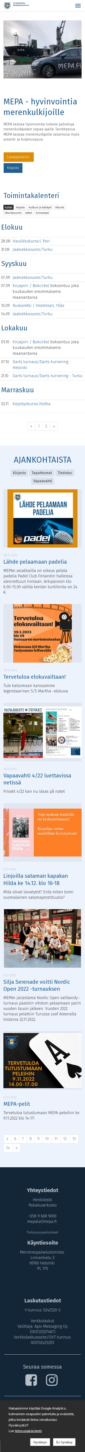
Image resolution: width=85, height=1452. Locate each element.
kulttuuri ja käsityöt (40, 207)
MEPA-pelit (16, 1104)
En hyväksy (64, 1442)
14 (8, 1147)
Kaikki (8, 207)
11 (56, 1138)
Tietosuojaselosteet (42, 1232)
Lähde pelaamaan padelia (35, 562)
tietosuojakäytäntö (28, 1431)
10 (47, 1138)
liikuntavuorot (13, 212)
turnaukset (42, 212)
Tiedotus (65, 473)
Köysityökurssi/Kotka (32, 403)
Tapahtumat (42, 473)
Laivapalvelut (18, 157)
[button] (78, 5)
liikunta (59, 207)
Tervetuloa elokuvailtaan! (34, 677)
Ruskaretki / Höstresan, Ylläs (38, 305)
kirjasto (20, 207)
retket (28, 212)
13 (74, 1138)
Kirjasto (13, 168)
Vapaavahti (42, 481)
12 (65, 1138)
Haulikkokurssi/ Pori (31, 241)
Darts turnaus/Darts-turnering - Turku (48, 375)
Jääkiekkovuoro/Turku (33, 249)
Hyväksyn (40, 1442)
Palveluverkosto (43, 1205)
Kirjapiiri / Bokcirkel (31, 285)
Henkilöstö (42, 1199)
